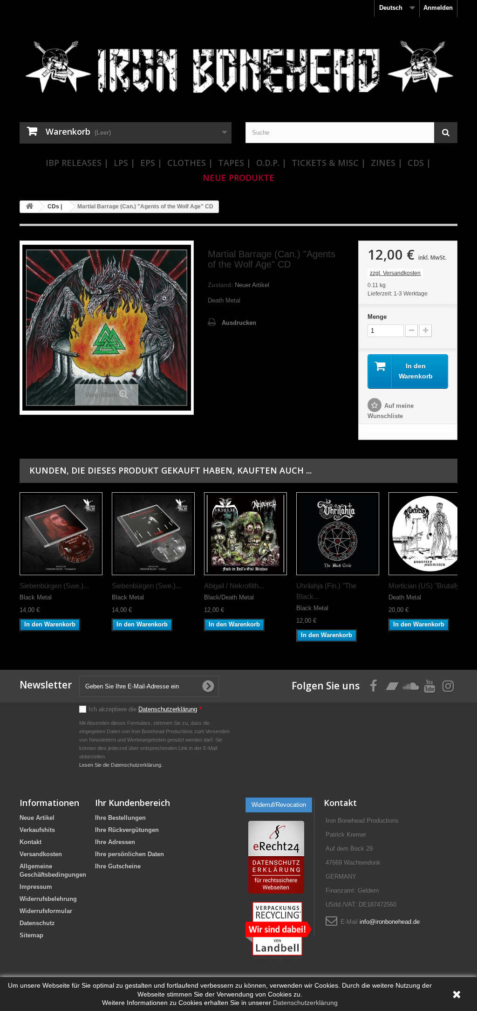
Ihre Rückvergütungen (127, 829)
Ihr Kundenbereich (132, 802)
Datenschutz (37, 923)
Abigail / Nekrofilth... (234, 586)
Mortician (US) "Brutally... (426, 586)
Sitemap (31, 935)
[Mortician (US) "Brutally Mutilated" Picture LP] (429, 533)
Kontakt (30, 842)
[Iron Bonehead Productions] (238, 70)
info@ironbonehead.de (390, 921)
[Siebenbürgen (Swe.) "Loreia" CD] (153, 533)
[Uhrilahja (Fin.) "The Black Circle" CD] (337, 533)
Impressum (36, 886)
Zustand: (220, 285)
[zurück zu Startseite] (29, 207)
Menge (377, 316)
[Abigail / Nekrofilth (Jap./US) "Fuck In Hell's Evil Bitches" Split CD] (245, 533)
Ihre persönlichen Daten (129, 854)
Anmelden (438, 7)
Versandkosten (41, 854)
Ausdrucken (239, 322)
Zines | (386, 162)
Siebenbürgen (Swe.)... (54, 586)
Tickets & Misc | (329, 162)
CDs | (419, 162)
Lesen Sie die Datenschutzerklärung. (121, 765)
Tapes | (234, 162)
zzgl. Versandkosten (395, 273)
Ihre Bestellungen (120, 817)
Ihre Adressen (115, 842)
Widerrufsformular (46, 911)
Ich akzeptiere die (145, 709)
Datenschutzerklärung (167, 709)
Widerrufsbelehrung (48, 898)
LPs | (124, 162)
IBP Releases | (77, 162)
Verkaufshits (37, 829)
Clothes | (190, 162)
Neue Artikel (37, 817)
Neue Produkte (238, 177)
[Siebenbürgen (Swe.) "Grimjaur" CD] (61, 533)
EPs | (151, 162)
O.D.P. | (271, 162)
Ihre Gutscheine (118, 866)
